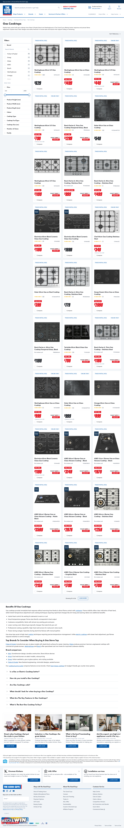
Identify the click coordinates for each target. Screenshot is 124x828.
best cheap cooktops (57, 666)
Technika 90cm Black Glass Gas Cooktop (76, 348)
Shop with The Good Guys (42, 786)
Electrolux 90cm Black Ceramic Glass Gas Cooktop (76, 237)
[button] (17, 741)
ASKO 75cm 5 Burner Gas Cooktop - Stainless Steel (106, 573)
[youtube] (14, 791)
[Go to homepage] (7, 10)
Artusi (10, 656)
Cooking (10, 20)
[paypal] (31, 823)
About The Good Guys (70, 786)
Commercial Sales (98, 809)
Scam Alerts (96, 807)
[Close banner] (27, 818)
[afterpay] (37, 823)
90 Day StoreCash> (39, 796)
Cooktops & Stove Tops (20, 20)
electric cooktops (81, 634)
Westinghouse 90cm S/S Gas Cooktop (45, 126)
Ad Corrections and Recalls (101, 804)
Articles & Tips (38, 807)
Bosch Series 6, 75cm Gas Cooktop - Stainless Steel (103, 348)
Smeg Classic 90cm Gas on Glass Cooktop (106, 293)
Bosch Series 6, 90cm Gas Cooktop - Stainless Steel (103, 182)
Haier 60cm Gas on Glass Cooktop (103, 126)
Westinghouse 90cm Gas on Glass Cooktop (76, 71)
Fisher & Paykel (11, 644)
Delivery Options (97, 794)
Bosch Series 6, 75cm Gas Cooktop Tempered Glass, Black (76, 126)
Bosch (39, 646)
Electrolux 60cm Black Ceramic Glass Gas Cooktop (46, 237)
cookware (79, 610)
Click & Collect (97, 796)
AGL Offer (66, 802)
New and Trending (68, 796)
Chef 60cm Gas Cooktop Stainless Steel (106, 237)
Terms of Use (118, 825)
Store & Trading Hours (40, 791)
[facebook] (4, 791)
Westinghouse (29, 646)
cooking (30, 634)
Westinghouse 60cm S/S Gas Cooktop (45, 71)
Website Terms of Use (8, 809)
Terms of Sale (108, 825)
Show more (7, 83)
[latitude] (42, 823)
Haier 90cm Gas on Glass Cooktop (73, 404)
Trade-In (65, 799)
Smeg (10, 659)
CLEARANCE (92, 14)
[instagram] (7, 791)
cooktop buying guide (16, 666)
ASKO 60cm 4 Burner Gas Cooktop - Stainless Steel (103, 515)
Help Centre (96, 791)
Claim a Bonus (97, 799)
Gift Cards (37, 802)
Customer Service (98, 786)
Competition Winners (99, 802)
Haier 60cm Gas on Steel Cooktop (46, 292)
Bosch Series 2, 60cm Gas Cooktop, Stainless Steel (73, 293)
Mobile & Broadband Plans (41, 794)
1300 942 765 (68, 9)
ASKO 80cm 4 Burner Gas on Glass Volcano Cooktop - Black (75, 515)
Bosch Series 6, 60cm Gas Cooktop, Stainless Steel (73, 182)
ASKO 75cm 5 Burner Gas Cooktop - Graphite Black (76, 573)
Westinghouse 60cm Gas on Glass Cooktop (46, 404)
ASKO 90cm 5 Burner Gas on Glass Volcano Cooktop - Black (75, 459)
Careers (65, 794)
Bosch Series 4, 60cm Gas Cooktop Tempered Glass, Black (46, 348)
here (27, 1)
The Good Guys (67, 791)
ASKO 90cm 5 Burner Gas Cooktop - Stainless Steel (43, 573)
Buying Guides (38, 804)
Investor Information (69, 807)
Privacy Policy (19, 809)
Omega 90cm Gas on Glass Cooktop (104, 404)
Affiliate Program (68, 809)
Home (4, 20)
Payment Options (39, 799)
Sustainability (67, 804)
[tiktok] (10, 791)
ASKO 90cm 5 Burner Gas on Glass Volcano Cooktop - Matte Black (45, 516)
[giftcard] (46, 823)
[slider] (5, 95)
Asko (9, 653)
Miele (71, 644)
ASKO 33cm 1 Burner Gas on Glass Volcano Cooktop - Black (106, 459)
